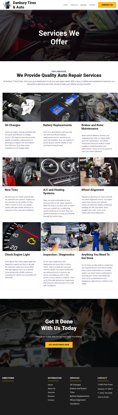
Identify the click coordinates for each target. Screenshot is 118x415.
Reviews (92, 5)
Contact (51, 400)
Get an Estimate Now (59, 345)
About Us (74, 5)
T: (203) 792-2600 (105, 393)
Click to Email (103, 397)
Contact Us (107, 5)
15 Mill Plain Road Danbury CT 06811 (105, 386)
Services (83, 5)
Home (65, 5)
